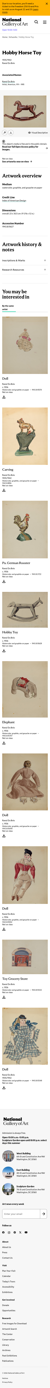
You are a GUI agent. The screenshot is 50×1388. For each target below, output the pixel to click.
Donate (5, 1305)
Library (5, 1345)
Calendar (6, 1276)
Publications (7, 1360)
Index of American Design (14, 200)
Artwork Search (9, 1328)
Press (4, 1252)
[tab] (9, 308)
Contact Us (7, 1257)
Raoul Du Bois (8, 81)
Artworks (13, 37)
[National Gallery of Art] (25, 1121)
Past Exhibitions (9, 1355)
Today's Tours (8, 1281)
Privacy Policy (7, 1382)
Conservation (8, 1339)
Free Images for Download (14, 1323)
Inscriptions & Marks (13, 260)
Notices (5, 1378)
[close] (47, 3)
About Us (6, 1247)
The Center (7, 1334)
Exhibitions (7, 1292)
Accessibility (8, 1286)
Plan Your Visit (8, 1270)
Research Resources (13, 269)
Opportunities (8, 1310)
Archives (6, 1350)
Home (4, 37)
